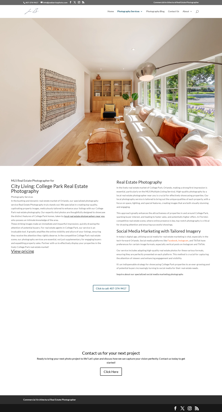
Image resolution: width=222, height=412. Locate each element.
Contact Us (173, 11)
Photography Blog (155, 11)
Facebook (172, 240)
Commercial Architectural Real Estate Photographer (176, 2)
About (186, 11)
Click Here (111, 372)
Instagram (183, 240)
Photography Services (128, 11)
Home (111, 11)
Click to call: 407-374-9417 (111, 288)
